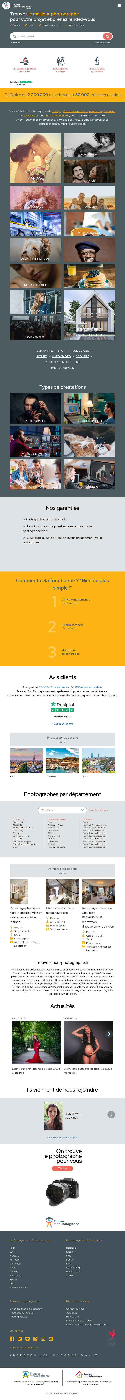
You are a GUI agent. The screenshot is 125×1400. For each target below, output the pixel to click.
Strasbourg (15, 1275)
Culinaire (89, 285)
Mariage (35, 178)
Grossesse (89, 154)
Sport (62, 350)
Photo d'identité (57, 362)
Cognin (16, 833)
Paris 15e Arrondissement (94, 838)
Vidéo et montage (35, 454)
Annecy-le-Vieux (55, 824)
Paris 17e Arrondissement (94, 844)
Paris (85, 822)
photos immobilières (57, 115)
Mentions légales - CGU (79, 1320)
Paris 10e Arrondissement (94, 824)
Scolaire (82, 356)
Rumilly (51, 838)
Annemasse (53, 827)
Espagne (71, 1251)
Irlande (69, 1259)
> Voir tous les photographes (62, 1137)
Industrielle (35, 233)
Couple (89, 180)
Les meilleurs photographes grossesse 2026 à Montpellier (88, 1070)
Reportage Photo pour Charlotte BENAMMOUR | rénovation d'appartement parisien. (98, 917)
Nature (41, 356)
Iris (78, 362)
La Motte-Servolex (21, 835)
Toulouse (15, 1259)
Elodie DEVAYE (73, 1114)
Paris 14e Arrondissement (94, 835)
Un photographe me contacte (26, 1308)
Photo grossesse (18, 1316)
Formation (36, 486)
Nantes (13, 1271)
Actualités (71, 1312)
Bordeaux (15, 1263)
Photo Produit (89, 233)
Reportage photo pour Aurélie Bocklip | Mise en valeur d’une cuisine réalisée (26, 915)
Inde (68, 1255)
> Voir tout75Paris (98, 810)
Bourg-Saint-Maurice (23, 827)
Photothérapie (62, 367)
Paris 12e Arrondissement (94, 830)
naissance (29, 115)
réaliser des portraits (75, 111)
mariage (56, 111)
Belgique (71, 1247)
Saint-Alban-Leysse (22, 841)
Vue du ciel (80, 350)
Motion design (89, 486)
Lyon (12, 1251)
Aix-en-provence (19, 1287)
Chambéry (18, 830)
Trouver (62, 1168)
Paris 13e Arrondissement (94, 833)
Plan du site (72, 1316)
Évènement (35, 337)
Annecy (51, 822)
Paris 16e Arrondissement (94, 841)
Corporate (44, 350)
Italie (68, 1263)
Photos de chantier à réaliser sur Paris (60, 910)
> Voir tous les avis (62, 724)
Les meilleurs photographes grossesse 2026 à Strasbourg (36, 1070)
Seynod (51, 844)
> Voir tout (62, 742)
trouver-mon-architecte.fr (43, 1383)
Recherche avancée (101, 42)
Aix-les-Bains (19, 822)
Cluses (51, 833)
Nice (12, 1267)
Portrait (89, 259)
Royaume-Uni (73, 1271)
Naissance (35, 206)
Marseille (14, 1255)
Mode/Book (35, 311)
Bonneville (53, 830)
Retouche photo (89, 421)
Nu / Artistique (35, 285)
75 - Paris (88, 819)
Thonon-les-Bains (56, 846)
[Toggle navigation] (119, 5)
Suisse (69, 1275)
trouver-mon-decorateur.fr (96, 1383)
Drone (89, 454)
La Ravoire (17, 838)
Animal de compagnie (35, 259)
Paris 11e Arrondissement (94, 827)
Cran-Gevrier (54, 835)
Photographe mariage (21, 1312)
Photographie (35, 421)
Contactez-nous (75, 1308)
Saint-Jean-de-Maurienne (25, 844)
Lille (12, 1283)
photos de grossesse (102, 111)
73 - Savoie (18, 819)
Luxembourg (73, 1267)
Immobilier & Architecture (89, 332)
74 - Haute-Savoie (57, 819)
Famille (89, 206)
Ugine (15, 846)
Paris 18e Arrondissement (94, 846)
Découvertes (18, 1018)
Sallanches (53, 841)
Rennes (14, 1279)
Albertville (17, 824)
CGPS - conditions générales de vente (87, 1324)
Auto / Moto (61, 356)
